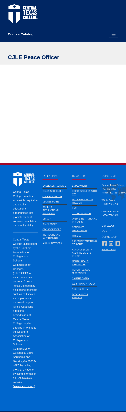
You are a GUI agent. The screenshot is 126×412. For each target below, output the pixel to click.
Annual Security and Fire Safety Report (82, 253)
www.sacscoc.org (24, 386)
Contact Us (108, 225)
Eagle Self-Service (54, 186)
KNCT (75, 208)
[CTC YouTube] (118, 243)
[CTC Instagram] (111, 243)
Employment (79, 186)
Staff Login (109, 249)
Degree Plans (50, 202)
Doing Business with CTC (84, 193)
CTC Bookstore (51, 229)
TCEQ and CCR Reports (80, 296)
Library (47, 219)
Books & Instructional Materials (51, 210)
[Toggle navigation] (113, 34)
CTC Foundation (81, 213)
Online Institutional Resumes (84, 220)
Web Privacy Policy (83, 284)
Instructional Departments (51, 236)
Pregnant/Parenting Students (84, 243)
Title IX (76, 236)
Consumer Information (79, 229)
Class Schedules (52, 191)
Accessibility (80, 289)
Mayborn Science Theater (82, 201)
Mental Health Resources (80, 263)
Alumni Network (52, 243)
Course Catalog (52, 196)
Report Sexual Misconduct (81, 271)
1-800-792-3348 (110, 215)
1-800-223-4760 (110, 204)
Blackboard (49, 224)
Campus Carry (80, 278)
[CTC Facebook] (104, 243)
